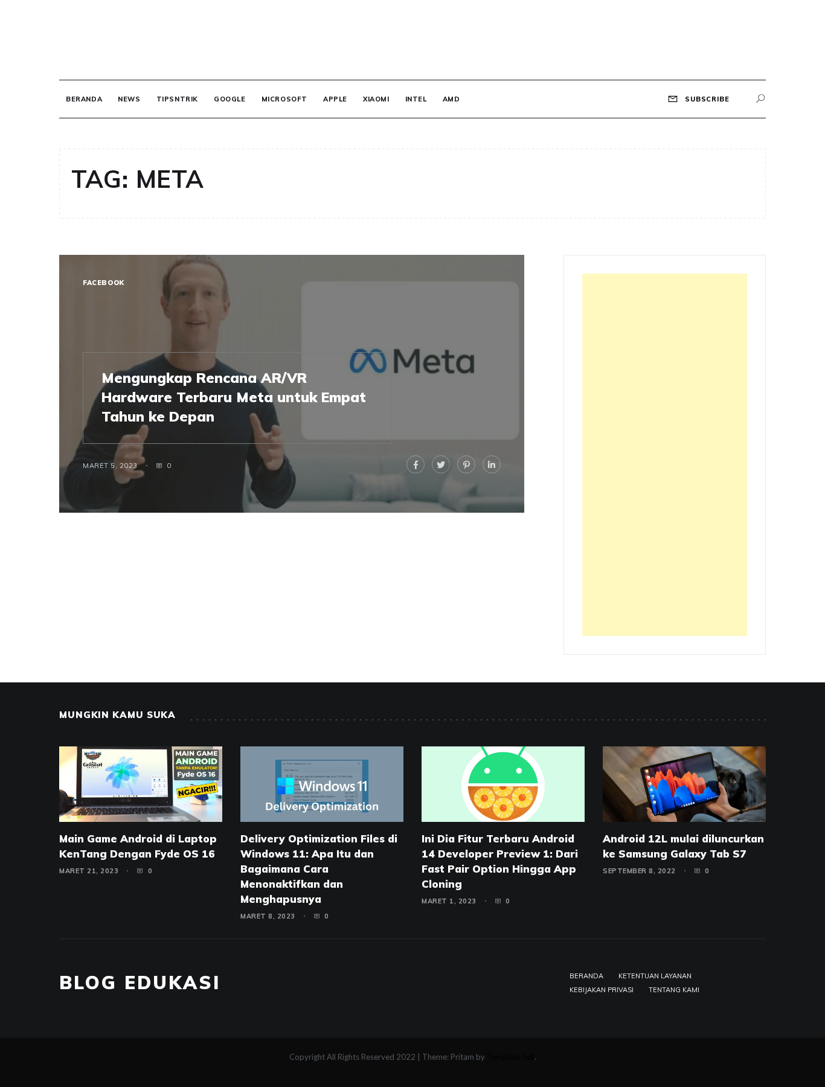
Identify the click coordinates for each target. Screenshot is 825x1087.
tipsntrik (177, 99)
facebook (103, 282)
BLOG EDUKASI (139, 982)
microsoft (284, 99)
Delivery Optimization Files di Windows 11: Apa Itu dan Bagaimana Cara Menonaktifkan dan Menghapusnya (318, 868)
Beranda (84, 99)
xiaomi (376, 99)
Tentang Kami (674, 990)
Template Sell (510, 1057)
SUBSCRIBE (706, 99)
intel (416, 99)
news (129, 99)
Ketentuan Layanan (655, 976)
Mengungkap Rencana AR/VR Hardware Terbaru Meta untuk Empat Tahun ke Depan (233, 397)
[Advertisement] (664, 455)
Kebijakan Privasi (602, 990)
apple (335, 99)
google (230, 99)
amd (451, 99)
